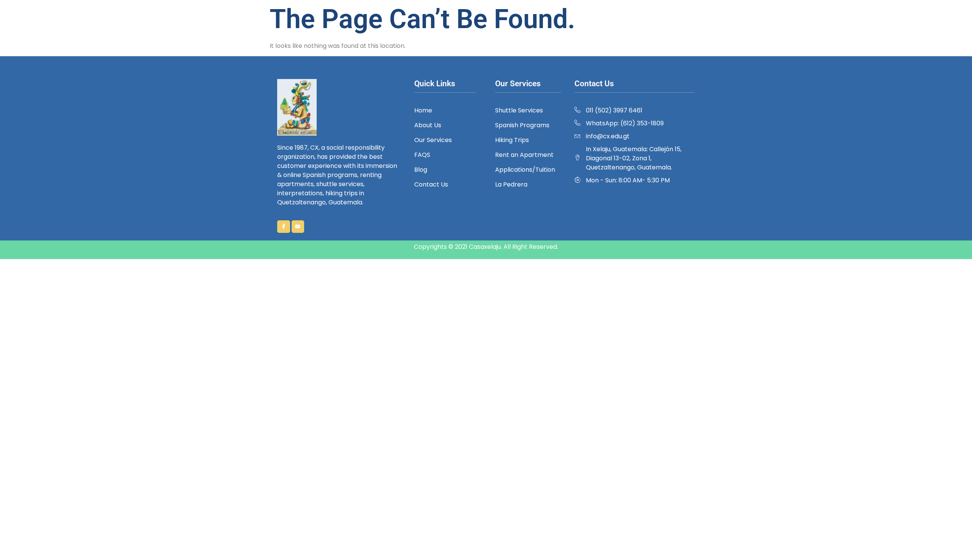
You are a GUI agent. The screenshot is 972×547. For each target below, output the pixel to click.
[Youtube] (298, 226)
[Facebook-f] (283, 226)
